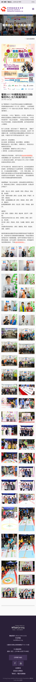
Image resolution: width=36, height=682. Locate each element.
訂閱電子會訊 (18, 657)
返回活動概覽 (30, 39)
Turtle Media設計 (18, 680)
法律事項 (18, 668)
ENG (33, 2)
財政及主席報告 (18, 671)
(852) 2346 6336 (21, 636)
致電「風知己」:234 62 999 (11, 2)
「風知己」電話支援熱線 (18, 673)
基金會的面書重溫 (27, 155)
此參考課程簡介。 (20, 242)
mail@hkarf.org (18, 640)
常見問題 (18, 638)
